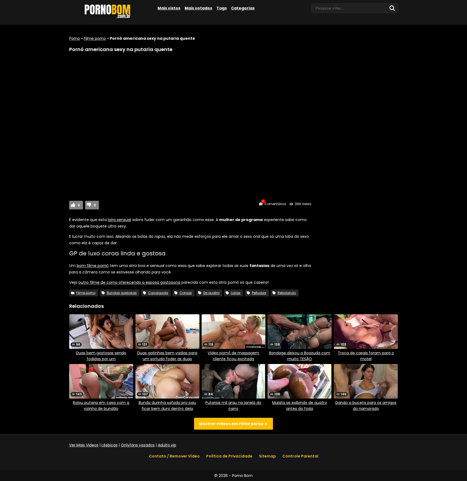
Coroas (185, 292)
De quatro (211, 292)
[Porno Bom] (109, 18)
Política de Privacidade (229, 456)
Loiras (236, 292)
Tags (221, 8)
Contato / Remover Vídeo (174, 456)
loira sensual (119, 219)
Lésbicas (110, 445)
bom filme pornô (93, 265)
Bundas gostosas (122, 292)
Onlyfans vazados (138, 445)
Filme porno (95, 38)
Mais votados (198, 8)
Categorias (243, 8)
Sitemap (267, 456)
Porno (74, 38)
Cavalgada (158, 292)
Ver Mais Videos (83, 445)
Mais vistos (169, 8)
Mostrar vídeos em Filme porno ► (233, 423)
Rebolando (287, 292)
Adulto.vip (167, 445)
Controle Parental (300, 456)
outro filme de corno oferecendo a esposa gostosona (129, 282)
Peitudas (259, 292)
